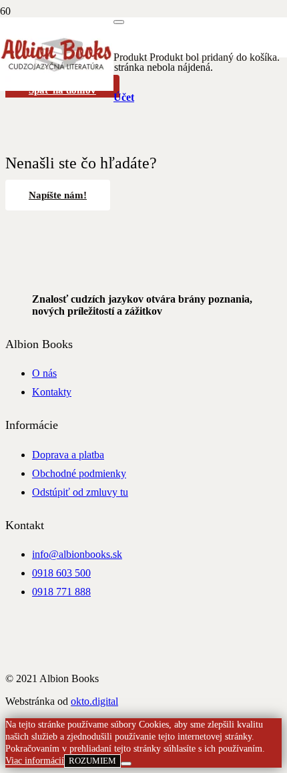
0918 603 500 (61, 573)
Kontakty (51, 392)
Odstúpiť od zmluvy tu (80, 492)
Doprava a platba (68, 454)
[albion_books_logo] (56, 87)
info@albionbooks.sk (77, 554)
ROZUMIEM (92, 761)
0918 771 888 (61, 591)
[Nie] (126, 764)
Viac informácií (34, 761)
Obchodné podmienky (79, 473)
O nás (44, 373)
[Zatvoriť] (118, 22)
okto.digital (94, 701)
